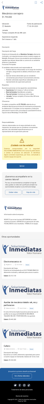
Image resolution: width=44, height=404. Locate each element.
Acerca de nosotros (22, 396)
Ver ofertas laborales (22, 376)
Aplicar (22, 166)
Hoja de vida (30, 192)
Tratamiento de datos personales (22, 389)
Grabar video (13, 192)
